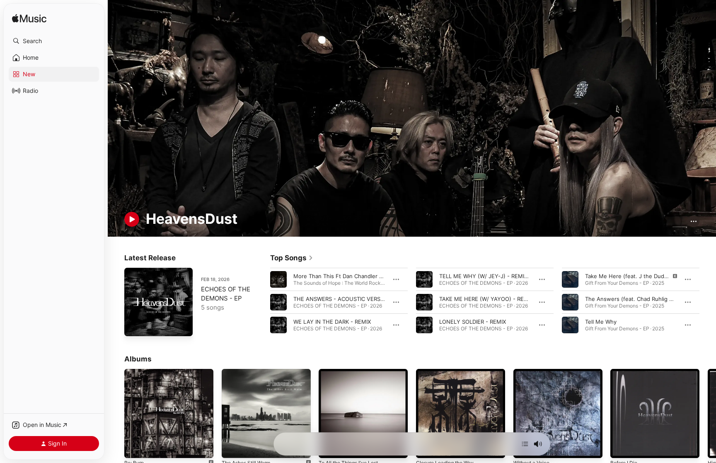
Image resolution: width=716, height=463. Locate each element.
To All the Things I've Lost (352, 372)
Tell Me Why (601, 321)
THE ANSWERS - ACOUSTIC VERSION (341, 298)
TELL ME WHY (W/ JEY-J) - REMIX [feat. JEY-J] (500, 275)
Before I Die (625, 372)
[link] (291, 257)
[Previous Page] (262, 302)
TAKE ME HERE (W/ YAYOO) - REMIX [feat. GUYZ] (503, 298)
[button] (54, 41)
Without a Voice (533, 372)
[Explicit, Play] (570, 279)
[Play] (131, 219)
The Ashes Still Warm (249, 372)
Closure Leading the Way (448, 372)
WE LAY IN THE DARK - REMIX (332, 321)
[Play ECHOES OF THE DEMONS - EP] (134, 326)
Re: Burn (135, 372)
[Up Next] (525, 444)
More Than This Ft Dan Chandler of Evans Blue (353, 275)
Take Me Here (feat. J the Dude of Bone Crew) (646, 275)
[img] (29, 19)
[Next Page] (708, 302)
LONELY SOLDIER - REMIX (472, 321)
